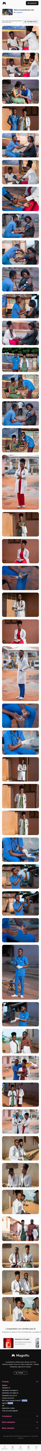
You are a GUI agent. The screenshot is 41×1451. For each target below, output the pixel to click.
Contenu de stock (8, 1398)
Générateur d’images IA (10, 1390)
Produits (5, 1382)
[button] (20, 1373)
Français (20, 1373)
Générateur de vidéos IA (10, 1393)
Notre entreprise (8, 1422)
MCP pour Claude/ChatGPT (14, 1400)
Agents (7, 1403)
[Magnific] (4, 3)
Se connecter (32, 3)
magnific (19, 12)
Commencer (7, 1416)
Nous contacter (8, 1428)
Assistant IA (6, 1388)
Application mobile (8, 1408)
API (3, 1406)
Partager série (32, 21)
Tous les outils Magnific (10, 1411)
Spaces (4, 1385)
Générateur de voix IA (9, 1395)
